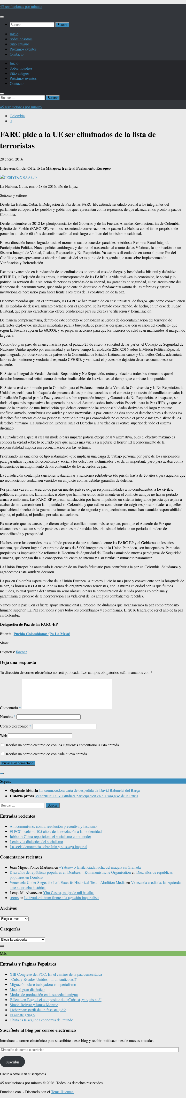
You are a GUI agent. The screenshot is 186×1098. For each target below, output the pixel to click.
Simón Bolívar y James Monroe (34, 1004)
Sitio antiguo (19, 43)
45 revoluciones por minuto (21, 6)
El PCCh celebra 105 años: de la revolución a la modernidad (56, 831)
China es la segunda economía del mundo (41, 1019)
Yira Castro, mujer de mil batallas (68, 892)
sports (14, 897)
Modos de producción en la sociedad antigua (44, 994)
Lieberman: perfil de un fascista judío (38, 1009)
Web (3, 735)
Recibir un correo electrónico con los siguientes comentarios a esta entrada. (63, 744)
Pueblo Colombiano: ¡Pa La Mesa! (42, 633)
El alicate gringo (22, 1014)
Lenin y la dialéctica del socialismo (36, 841)
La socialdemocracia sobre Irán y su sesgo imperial (48, 846)
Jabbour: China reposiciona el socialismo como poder (50, 836)
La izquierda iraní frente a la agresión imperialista (61, 897)
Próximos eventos (23, 48)
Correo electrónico (15, 725)
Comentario (10, 707)
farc (19, 651)
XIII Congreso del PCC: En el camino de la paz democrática (56, 974)
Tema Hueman (62, 1091)
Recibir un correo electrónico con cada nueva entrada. (47, 753)
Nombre (8, 716)
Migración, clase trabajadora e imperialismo (43, 984)
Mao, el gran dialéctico (27, 989)
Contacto (16, 54)
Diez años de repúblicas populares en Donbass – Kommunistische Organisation (70, 872)
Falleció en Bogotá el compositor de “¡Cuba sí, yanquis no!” (55, 999)
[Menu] (2, 17)
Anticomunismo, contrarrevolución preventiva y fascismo (53, 826)
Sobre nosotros (21, 38)
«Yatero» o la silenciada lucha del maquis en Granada (100, 867)
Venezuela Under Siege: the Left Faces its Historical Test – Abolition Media (67, 882)
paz (24, 651)
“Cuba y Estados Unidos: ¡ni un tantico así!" (44, 979)
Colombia (17, 115)
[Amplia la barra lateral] (2, 773)
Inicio (14, 33)
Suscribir (12, 1061)
